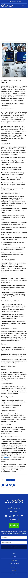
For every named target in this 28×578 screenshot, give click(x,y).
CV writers (6, 457)
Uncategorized (10, 480)
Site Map (14, 570)
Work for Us (14, 567)
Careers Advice (14, 574)
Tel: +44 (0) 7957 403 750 (14, 1)
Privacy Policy (14, 560)
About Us (14, 556)
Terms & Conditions (14, 563)
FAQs (14, 553)
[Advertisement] (14, 23)
